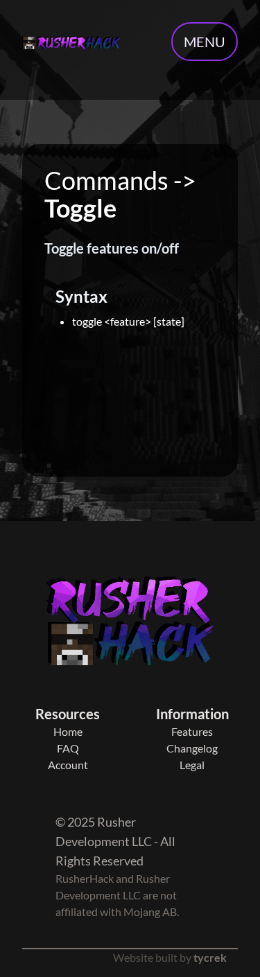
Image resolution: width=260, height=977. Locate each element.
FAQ (68, 748)
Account (68, 764)
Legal (192, 764)
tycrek (210, 957)
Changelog (192, 748)
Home (68, 731)
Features (192, 731)
